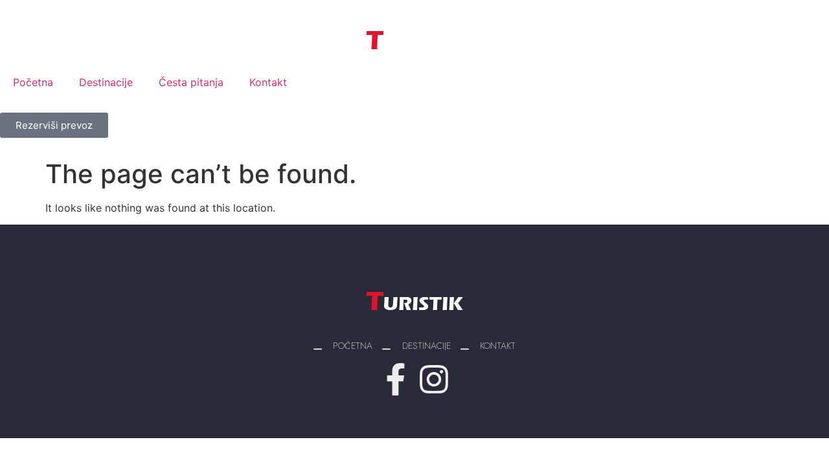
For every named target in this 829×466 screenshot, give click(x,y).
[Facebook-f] (396, 379)
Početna (33, 82)
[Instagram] (434, 379)
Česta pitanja (191, 82)
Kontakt (268, 82)
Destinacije (106, 82)
